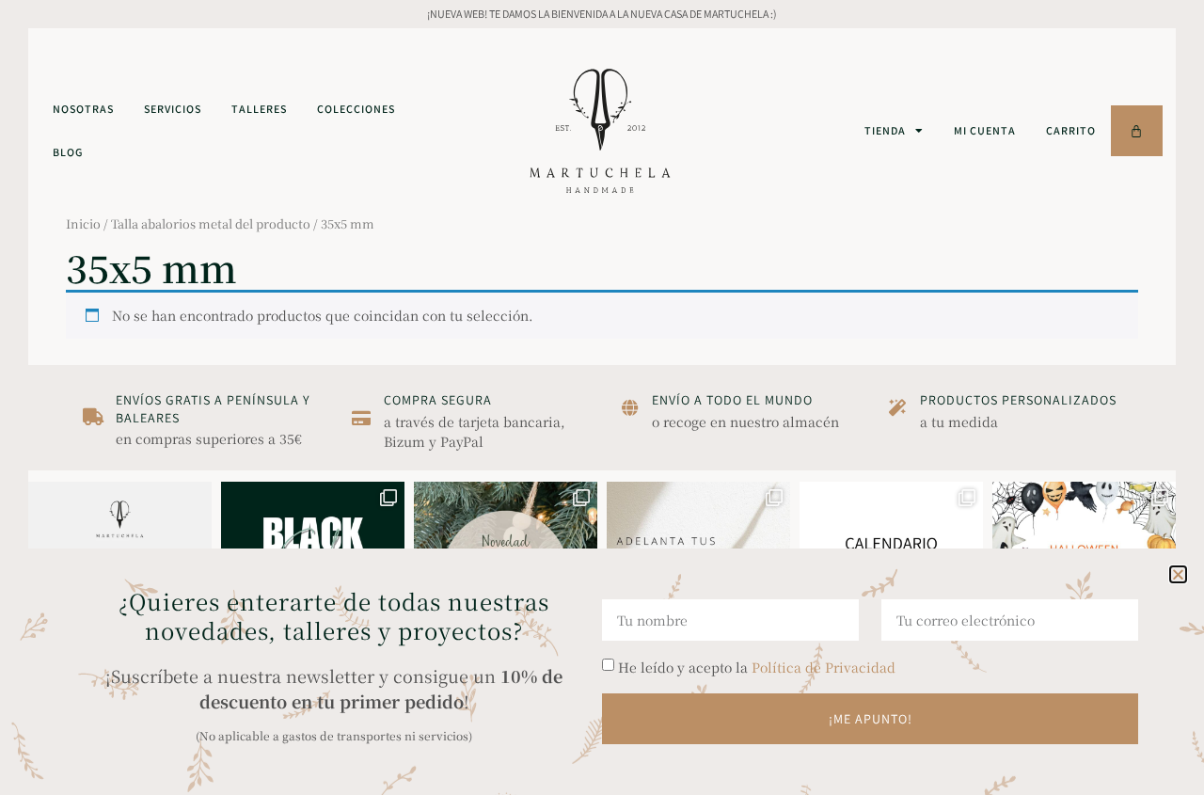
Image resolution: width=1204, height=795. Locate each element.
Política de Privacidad (823, 667)
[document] (602, 397)
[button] (1178, 574)
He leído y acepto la (756, 667)
